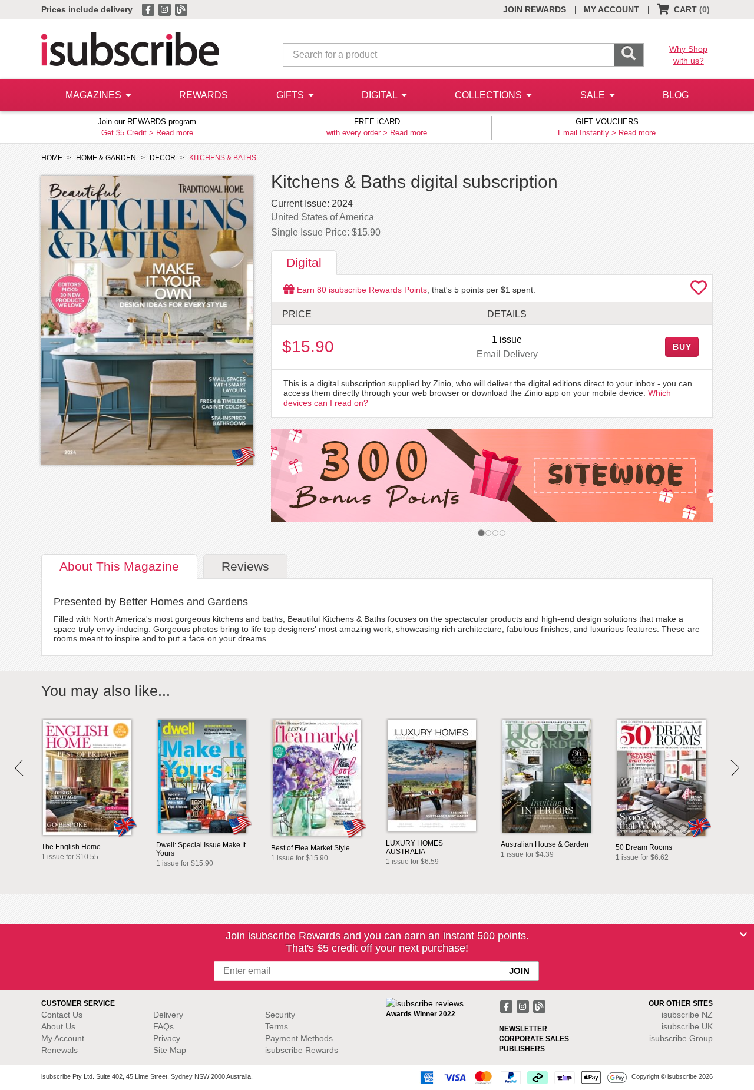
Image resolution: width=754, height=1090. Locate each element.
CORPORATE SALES (534, 1039)
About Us (58, 1026)
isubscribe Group (681, 1038)
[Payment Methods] (521, 1077)
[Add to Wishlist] (698, 291)
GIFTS (291, 95)
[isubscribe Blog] (181, 9)
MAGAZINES (94, 95)
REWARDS (203, 95)
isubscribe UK (687, 1026)
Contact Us (61, 1014)
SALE (593, 95)
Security (280, 1014)
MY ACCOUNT (611, 9)
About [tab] (119, 566)
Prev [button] (19, 768)
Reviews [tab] (245, 566)
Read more (174, 132)
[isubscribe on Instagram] (165, 9)
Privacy (166, 1038)
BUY (682, 347)
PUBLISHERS (522, 1049)
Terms (276, 1026)
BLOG (676, 95)
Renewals (59, 1050)
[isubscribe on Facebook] (149, 9)
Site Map (169, 1050)
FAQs (163, 1026)
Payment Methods (299, 1038)
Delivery (168, 1014)
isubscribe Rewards (301, 1050)
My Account (62, 1038)
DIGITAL (380, 95)
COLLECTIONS (489, 95)
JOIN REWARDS (534, 9)
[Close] (743, 934)
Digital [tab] (304, 262)
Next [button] (734, 768)
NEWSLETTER (523, 1029)
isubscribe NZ (687, 1014)
